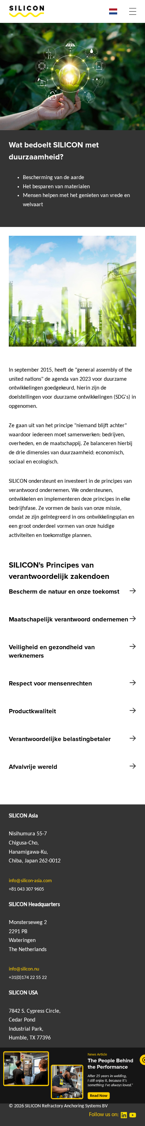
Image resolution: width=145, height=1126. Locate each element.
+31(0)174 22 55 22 (28, 977)
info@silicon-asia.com (30, 881)
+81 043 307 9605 (26, 889)
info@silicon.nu (24, 969)
